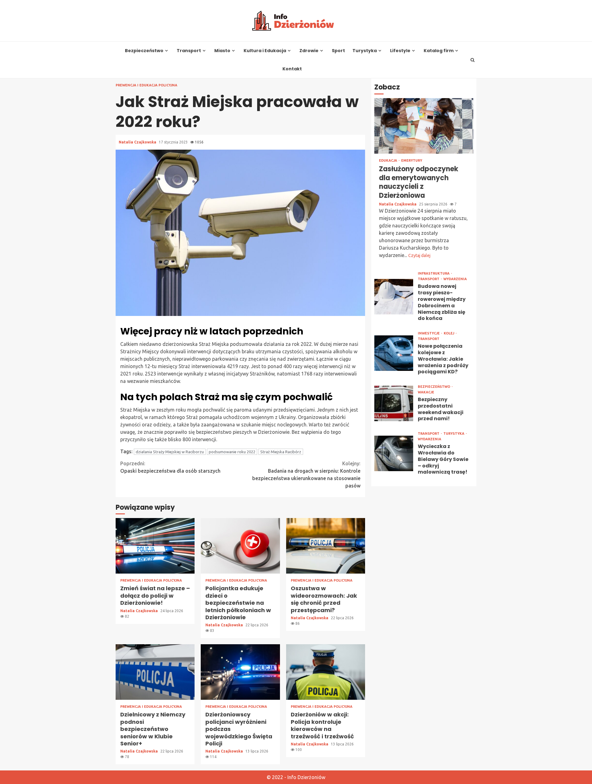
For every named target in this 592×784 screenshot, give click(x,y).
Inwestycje (429, 333)
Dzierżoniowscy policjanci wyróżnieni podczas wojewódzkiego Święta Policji (240, 672)
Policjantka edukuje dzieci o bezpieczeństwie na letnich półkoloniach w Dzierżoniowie (240, 546)
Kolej (449, 333)
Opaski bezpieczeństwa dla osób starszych (170, 467)
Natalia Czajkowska (138, 142)
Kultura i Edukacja (265, 51)
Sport (338, 51)
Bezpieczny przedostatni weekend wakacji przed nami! (393, 403)
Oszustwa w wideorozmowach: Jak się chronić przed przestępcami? (325, 546)
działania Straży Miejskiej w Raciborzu (170, 452)
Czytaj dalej (419, 255)
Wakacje (426, 392)
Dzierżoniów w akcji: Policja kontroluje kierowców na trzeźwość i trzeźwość (325, 672)
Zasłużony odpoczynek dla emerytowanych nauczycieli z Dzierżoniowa (423, 126)
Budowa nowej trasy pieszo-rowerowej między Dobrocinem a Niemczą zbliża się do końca (393, 296)
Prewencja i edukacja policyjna (146, 85)
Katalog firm (439, 51)
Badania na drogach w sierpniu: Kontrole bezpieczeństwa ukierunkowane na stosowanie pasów (306, 474)
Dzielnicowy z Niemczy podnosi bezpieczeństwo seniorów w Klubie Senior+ (155, 672)
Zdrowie (309, 51)
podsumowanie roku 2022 (232, 452)
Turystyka (364, 51)
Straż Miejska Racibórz (280, 452)
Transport (189, 51)
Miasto (222, 51)
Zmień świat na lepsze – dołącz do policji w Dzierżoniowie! (155, 546)
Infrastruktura (434, 273)
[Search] (472, 60)
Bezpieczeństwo (144, 51)
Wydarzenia (455, 279)
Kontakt (292, 69)
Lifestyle (400, 51)
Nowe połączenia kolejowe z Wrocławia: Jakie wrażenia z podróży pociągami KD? (393, 353)
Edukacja (388, 160)
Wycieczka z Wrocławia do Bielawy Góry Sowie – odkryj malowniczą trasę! (393, 453)
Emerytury (411, 160)
